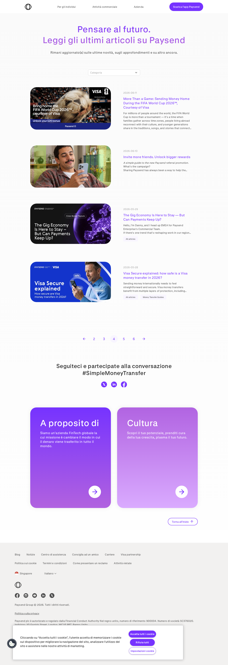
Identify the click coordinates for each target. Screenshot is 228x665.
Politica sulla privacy (27, 613)
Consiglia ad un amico (85, 554)
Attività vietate (123, 563)
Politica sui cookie (25, 563)
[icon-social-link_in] (25, 595)
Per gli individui (66, 6)
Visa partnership (131, 554)
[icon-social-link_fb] (17, 595)
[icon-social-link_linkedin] (43, 595)
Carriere (109, 554)
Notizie (31, 554)
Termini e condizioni (55, 563)
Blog (17, 554)
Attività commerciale (104, 6)
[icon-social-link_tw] (51, 595)
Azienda (138, 6)
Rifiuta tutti (142, 642)
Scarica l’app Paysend (186, 6)
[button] (12, 644)
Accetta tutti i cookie (142, 634)
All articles (130, 239)
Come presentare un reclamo (90, 563)
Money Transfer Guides (153, 297)
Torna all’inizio (180, 521)
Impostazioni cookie (142, 651)
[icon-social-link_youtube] (34, 595)
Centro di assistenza (53, 554)
